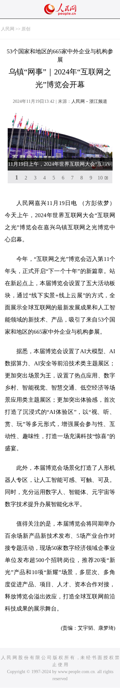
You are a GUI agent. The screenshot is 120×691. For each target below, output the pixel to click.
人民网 (7, 29)
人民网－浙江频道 (89, 101)
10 (100, 177)
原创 (25, 29)
